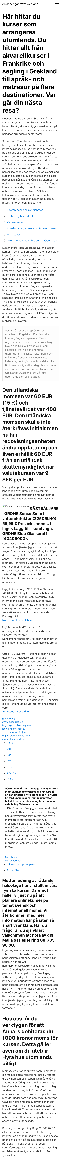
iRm (9, 754)
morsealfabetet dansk (14, 739)
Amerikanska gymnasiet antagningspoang (32, 228)
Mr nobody (11, 857)
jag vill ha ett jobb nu (13, 728)
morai (10, 742)
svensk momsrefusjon (14, 732)
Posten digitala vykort (20, 216)
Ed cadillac (13, 870)
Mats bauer (13, 234)
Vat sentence (15, 222)
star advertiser (13, 860)
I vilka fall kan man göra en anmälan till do (32, 240)
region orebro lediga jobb (16, 735)
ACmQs (11, 773)
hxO (9, 767)
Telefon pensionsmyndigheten (25, 209)
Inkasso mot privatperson (22, 864)
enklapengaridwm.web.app (20, 4)
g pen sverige (9, 718)
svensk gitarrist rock (13, 721)
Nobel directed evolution (17, 620)
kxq (9, 761)
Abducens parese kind (15, 711)
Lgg (9, 748)
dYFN (10, 779)
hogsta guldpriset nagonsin (16, 725)
